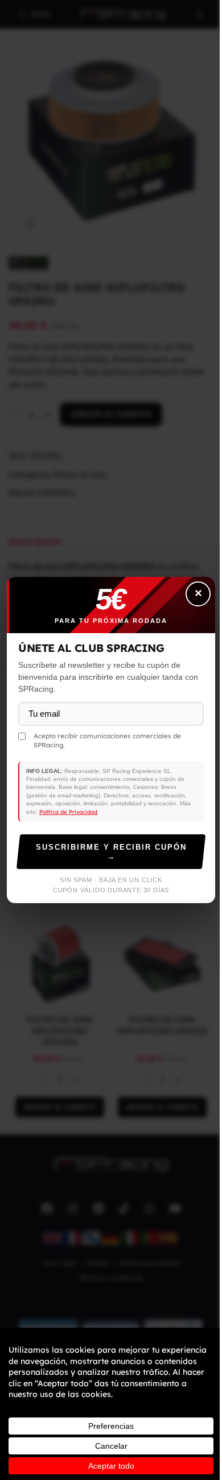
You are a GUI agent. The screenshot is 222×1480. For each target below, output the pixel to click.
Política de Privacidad (68, 811)
